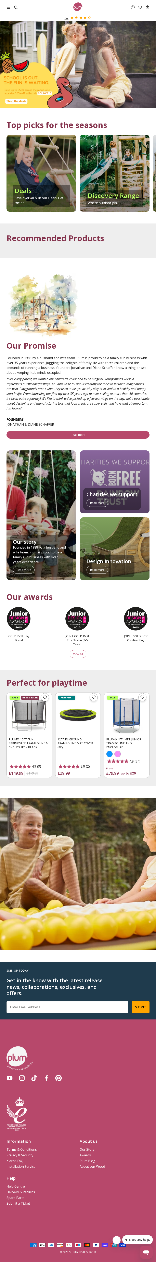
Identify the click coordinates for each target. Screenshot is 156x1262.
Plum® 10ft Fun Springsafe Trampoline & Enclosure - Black (28, 743)
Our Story (87, 1149)
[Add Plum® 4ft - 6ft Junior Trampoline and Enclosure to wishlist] (142, 697)
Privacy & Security (19, 1155)
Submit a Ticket (18, 1203)
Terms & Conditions (21, 1149)
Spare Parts (15, 1197)
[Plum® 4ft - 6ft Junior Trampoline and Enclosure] (126, 715)
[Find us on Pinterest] (58, 1078)
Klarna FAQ (14, 1161)
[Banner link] (78, 64)
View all (78, 654)
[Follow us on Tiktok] (34, 1078)
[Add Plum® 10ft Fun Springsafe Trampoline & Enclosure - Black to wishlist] (45, 697)
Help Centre (15, 1186)
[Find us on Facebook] (46, 1078)
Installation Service (20, 1166)
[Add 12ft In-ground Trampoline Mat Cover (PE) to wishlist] (94, 697)
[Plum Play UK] (77, 7)
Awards (85, 1155)
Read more (78, 435)
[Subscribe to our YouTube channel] (9, 1078)
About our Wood (92, 1166)
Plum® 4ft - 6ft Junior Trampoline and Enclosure (123, 743)
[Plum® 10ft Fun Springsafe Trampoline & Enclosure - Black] (29, 715)
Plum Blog (87, 1161)
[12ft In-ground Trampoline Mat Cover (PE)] (78, 715)
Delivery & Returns (20, 1192)
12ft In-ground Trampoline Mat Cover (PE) (75, 743)
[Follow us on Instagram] (22, 1078)
